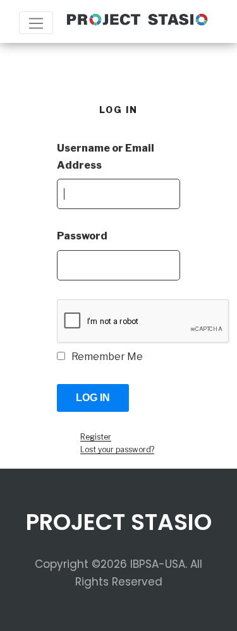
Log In (93, 397)
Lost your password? (117, 449)
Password (82, 236)
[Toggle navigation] (36, 22)
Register (95, 437)
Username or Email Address (105, 156)
